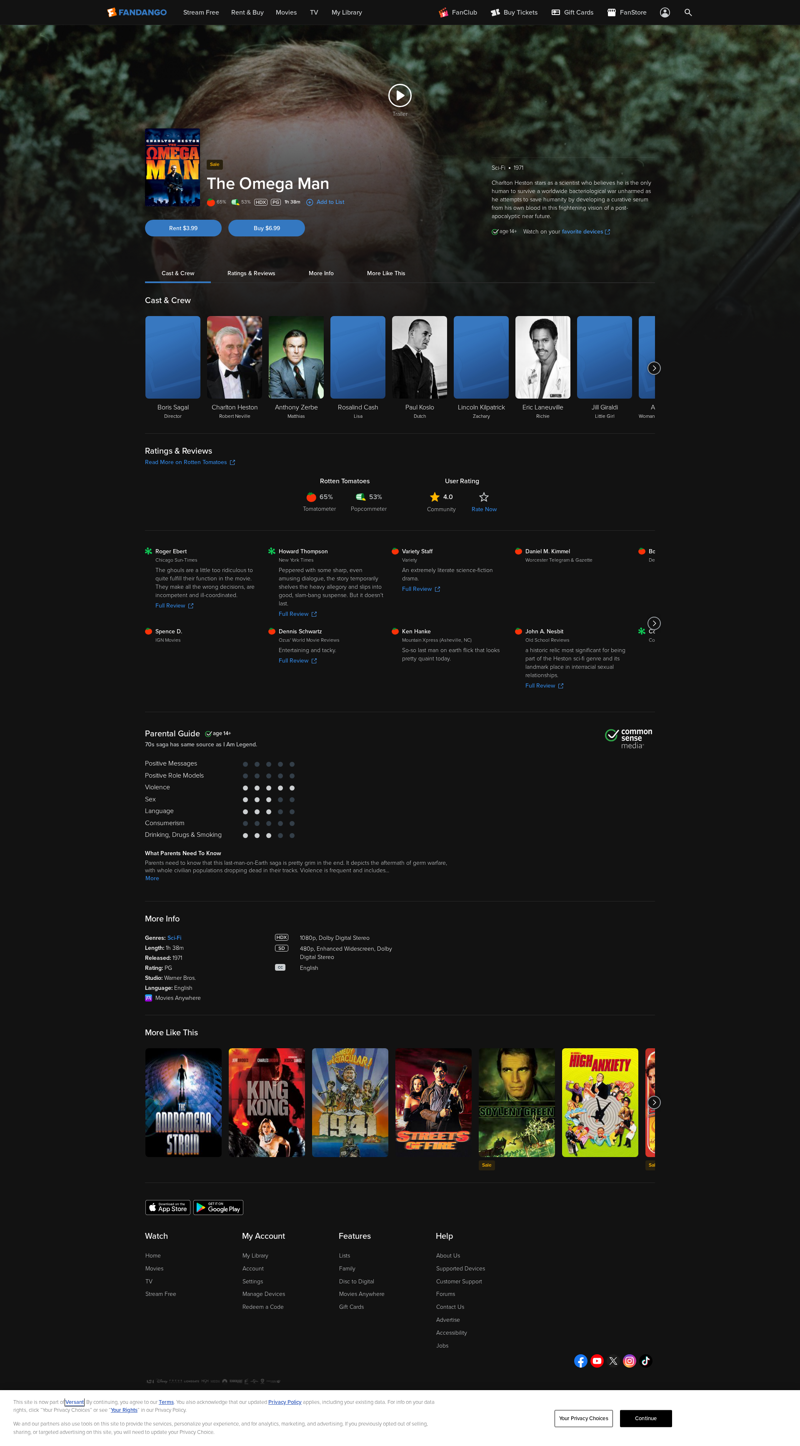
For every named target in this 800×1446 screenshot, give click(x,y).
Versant (74, 1402)
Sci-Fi (174, 937)
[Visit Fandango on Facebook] (581, 1361)
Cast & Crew (178, 273)
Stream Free (160, 1294)
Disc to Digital (356, 1281)
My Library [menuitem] (347, 12)
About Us (448, 1255)
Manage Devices (263, 1294)
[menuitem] (572, 12)
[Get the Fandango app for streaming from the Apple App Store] (168, 1207)
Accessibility (451, 1332)
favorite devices (582, 231)
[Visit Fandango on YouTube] (597, 1361)
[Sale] (516, 1102)
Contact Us (450, 1306)
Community (441, 509)
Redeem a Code (263, 1306)
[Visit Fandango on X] (613, 1361)
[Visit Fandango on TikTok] (646, 1361)
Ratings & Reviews (251, 273)
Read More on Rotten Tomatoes (186, 462)
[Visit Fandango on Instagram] (629, 1361)
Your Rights (124, 1410)
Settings (252, 1281)
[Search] (688, 12)
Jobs (442, 1345)
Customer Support (459, 1281)
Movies (154, 1268)
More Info (321, 273)
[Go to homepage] (138, 12)
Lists (344, 1255)
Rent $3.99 (183, 228)
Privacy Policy (285, 1402)
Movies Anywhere (362, 1294)
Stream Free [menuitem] (201, 12)
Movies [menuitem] (286, 12)
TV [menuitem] (314, 12)
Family (347, 1268)
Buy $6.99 (267, 228)
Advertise (448, 1319)
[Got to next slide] (654, 368)
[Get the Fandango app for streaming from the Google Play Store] (218, 1207)
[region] (400, 1418)
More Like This (386, 273)
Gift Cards (351, 1306)
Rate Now (484, 509)
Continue (646, 1418)
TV (148, 1281)
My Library (255, 1255)
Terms (166, 1402)
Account (253, 1268)
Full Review (170, 605)
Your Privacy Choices (583, 1418)
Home (153, 1255)
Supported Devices (460, 1268)
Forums (445, 1294)
